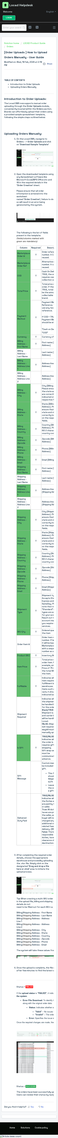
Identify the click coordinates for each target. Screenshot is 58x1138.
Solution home (12, 43)
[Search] (23, 28)
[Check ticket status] (37, 27)
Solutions (25, 1127)
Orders (10, 46)
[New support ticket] (30, 27)
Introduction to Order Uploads (25, 84)
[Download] (23, 586)
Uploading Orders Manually (23, 87)
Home (12, 1127)
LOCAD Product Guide (34, 43)
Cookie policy (41, 1127)
